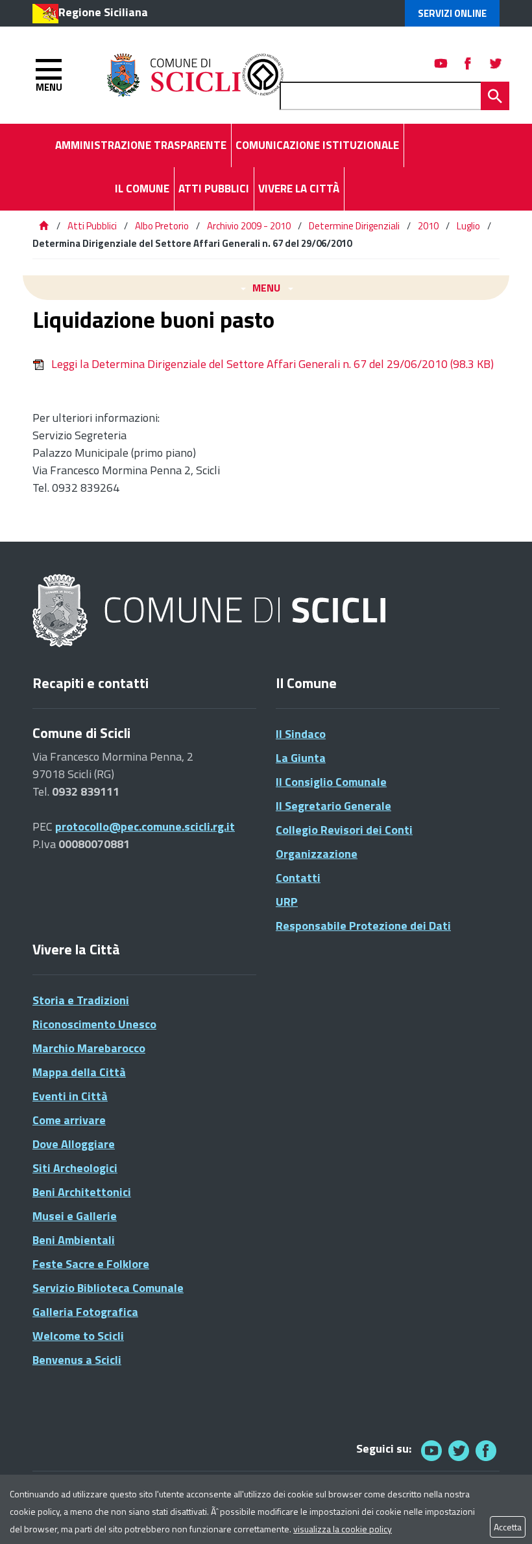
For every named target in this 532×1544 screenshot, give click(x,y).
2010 (428, 225)
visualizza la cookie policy (342, 1529)
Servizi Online (452, 13)
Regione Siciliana (103, 12)
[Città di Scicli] (210, 611)
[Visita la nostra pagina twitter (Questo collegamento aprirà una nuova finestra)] (495, 63)
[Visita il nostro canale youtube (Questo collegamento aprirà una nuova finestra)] (441, 63)
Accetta (508, 1527)
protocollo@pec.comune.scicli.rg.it (145, 826)
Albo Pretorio (162, 225)
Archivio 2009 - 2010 (249, 225)
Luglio (468, 225)
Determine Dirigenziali (354, 225)
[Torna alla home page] (43, 225)
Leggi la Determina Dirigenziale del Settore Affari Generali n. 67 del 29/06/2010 (272, 364)
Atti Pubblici (92, 225)
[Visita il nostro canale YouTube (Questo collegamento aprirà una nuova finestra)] (458, 1450)
